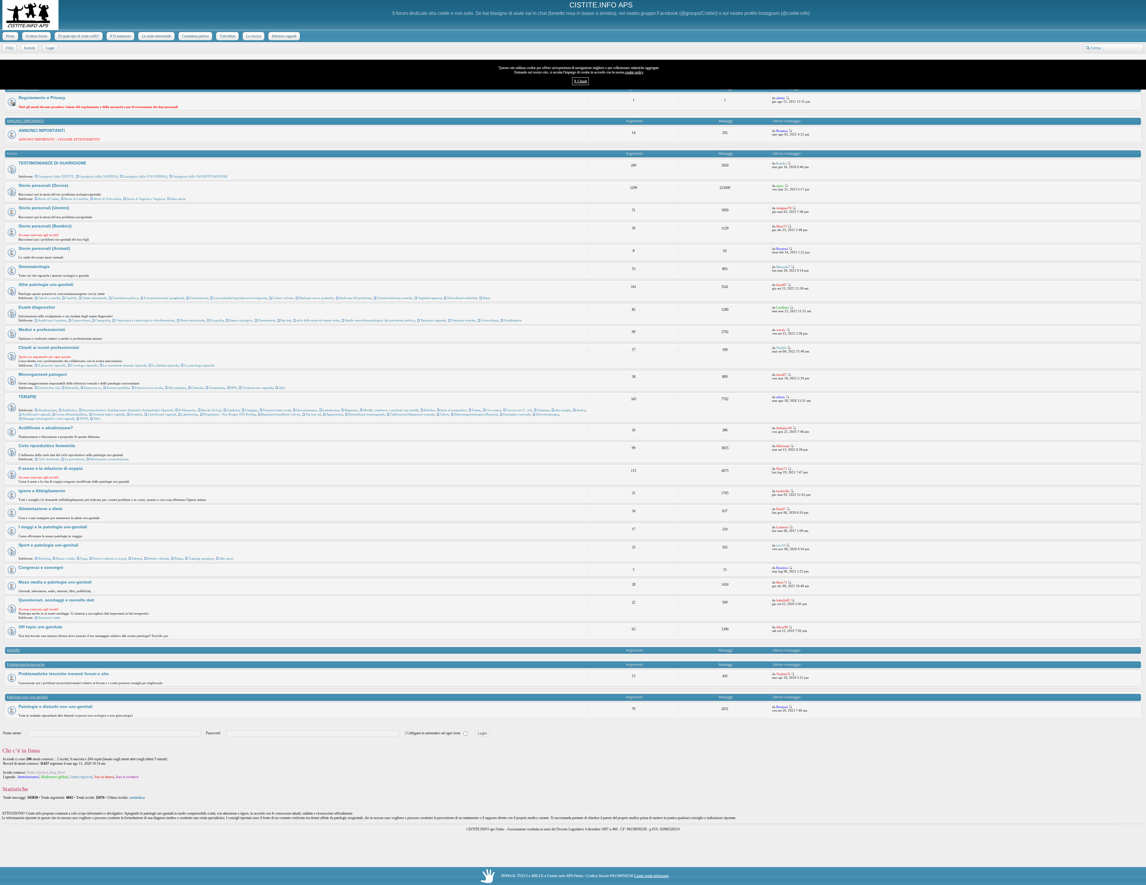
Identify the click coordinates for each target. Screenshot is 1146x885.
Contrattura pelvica (195, 36)
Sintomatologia (34, 266)
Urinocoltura (489, 320)
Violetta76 (783, 674)
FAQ (9, 48)
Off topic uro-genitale (40, 626)
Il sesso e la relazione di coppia (51, 468)
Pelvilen (429, 410)
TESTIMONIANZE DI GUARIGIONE (52, 163)
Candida (71, 298)
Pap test (286, 320)
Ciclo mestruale (48, 459)
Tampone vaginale (433, 320)
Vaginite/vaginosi (430, 298)
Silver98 (782, 627)
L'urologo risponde (84, 365)
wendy (780, 330)
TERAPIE (27, 396)
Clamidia (197, 388)
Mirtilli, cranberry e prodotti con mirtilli (390, 410)
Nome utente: (12, 733)
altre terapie (563, 410)
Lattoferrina (331, 410)
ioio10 (780, 545)
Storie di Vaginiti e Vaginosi (146, 199)
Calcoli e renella (49, 298)
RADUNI (13, 650)
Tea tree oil (313, 414)
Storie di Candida (76, 199)
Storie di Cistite (48, 199)
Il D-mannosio (120, 36)
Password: (213, 733)
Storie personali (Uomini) (44, 207)
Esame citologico (240, 320)
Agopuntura (334, 414)
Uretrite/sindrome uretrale (394, 298)
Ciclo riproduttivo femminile (47, 445)
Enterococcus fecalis (149, 388)
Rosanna (782, 131)
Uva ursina (493, 410)
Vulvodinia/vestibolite (462, 298)
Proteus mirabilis (118, 388)
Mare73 (781, 226)
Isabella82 (783, 600)
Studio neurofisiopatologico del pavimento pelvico (380, 320)
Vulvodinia (227, 36)
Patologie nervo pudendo (316, 298)
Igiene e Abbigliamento (42, 490)
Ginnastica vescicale (517, 414)
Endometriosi (199, 298)
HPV (233, 388)
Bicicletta (44, 558)
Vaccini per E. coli (519, 410)
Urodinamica (513, 320)
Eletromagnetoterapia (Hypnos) (476, 414)
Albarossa (782, 446)
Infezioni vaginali (284, 36)
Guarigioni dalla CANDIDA (98, 176)
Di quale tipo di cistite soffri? (78, 36)
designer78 (783, 208)
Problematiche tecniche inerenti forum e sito (64, 673)
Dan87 (780, 509)
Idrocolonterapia (547, 414)
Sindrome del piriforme (355, 298)
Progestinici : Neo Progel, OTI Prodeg (229, 414)
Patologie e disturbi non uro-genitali (56, 706)
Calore (444, 414)
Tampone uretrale (463, 320)
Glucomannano (306, 410)
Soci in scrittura (127, 777)
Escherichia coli (49, 388)
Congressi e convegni (41, 567)
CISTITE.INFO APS (601, 5)
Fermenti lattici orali (277, 410)
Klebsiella (71, 388)
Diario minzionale (192, 320)
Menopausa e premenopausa (109, 459)
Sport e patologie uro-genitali (48, 545)
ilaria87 (781, 285)
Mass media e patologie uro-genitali (55, 582)
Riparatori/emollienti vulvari (280, 414)
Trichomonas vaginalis (257, 388)
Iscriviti (29, 48)
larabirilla (782, 491)
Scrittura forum (36, 36)
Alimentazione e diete (40, 508)
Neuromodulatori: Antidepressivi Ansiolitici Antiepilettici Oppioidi (127, 410)
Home (10, 36)
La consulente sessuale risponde (125, 365)
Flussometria (266, 320)
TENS (84, 418)
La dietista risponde (165, 365)
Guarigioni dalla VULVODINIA (145, 176)
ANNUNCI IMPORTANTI (25, 121)
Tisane (476, 410)
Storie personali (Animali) (44, 248)
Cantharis (233, 410)
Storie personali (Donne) (43, 185)
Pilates (178, 558)
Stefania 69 (784, 428)
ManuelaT (783, 267)
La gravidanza (74, 459)
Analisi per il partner (52, 320)
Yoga (83, 558)
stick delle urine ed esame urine (318, 320)
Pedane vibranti (158, 558)
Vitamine (543, 410)
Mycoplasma (177, 388)
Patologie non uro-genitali (27, 697)
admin (780, 98)
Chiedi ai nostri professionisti (49, 347)
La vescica (253, 36)
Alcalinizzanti (47, 410)
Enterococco (92, 388)
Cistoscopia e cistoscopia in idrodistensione (145, 320)
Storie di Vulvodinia (107, 199)
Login (50, 48)
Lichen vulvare (282, 298)
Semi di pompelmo (453, 410)
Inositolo (136, 414)
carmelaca (137, 797)
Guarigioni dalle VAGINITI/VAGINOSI (199, 176)
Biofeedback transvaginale (366, 414)
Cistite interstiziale (94, 298)
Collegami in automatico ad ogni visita (433, 733)
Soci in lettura (104, 777)
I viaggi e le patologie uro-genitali (53, 526)
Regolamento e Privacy (42, 97)
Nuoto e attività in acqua (109, 558)
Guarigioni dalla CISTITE (56, 176)
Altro (97, 418)
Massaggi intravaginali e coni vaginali (48, 418)
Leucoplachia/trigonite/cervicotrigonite (240, 298)
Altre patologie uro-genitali (46, 284)
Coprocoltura (81, 320)
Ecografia (217, 320)
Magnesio (351, 410)
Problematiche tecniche (25, 665)
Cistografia (102, 320)
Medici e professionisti (42, 329)
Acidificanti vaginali (36, 414)
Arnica (581, 410)
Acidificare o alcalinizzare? (46, 427)
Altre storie (178, 199)
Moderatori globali (54, 777)
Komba (781, 163)
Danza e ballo (65, 558)
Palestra (137, 558)
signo (780, 185)
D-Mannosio (187, 410)
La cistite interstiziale (156, 36)
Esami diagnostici (37, 307)
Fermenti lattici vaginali (108, 414)
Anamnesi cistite (49, 617)
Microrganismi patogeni (43, 374)
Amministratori (28, 777)
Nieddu (781, 348)
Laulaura (782, 527)
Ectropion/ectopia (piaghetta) (164, 298)
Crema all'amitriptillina (71, 414)
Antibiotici (69, 410)
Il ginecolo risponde (52, 365)
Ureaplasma (217, 388)
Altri (282, 388)
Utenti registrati (81, 777)
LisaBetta (782, 307)
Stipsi (486, 298)
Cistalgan (251, 410)
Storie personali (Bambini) (45, 226)
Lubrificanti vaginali (162, 414)
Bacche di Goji (211, 410)
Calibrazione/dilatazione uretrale (412, 414)
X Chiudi (580, 81)
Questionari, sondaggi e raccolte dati (56, 600)
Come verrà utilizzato (651, 875)
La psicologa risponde (199, 365)
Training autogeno (201, 558)
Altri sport (226, 558)
